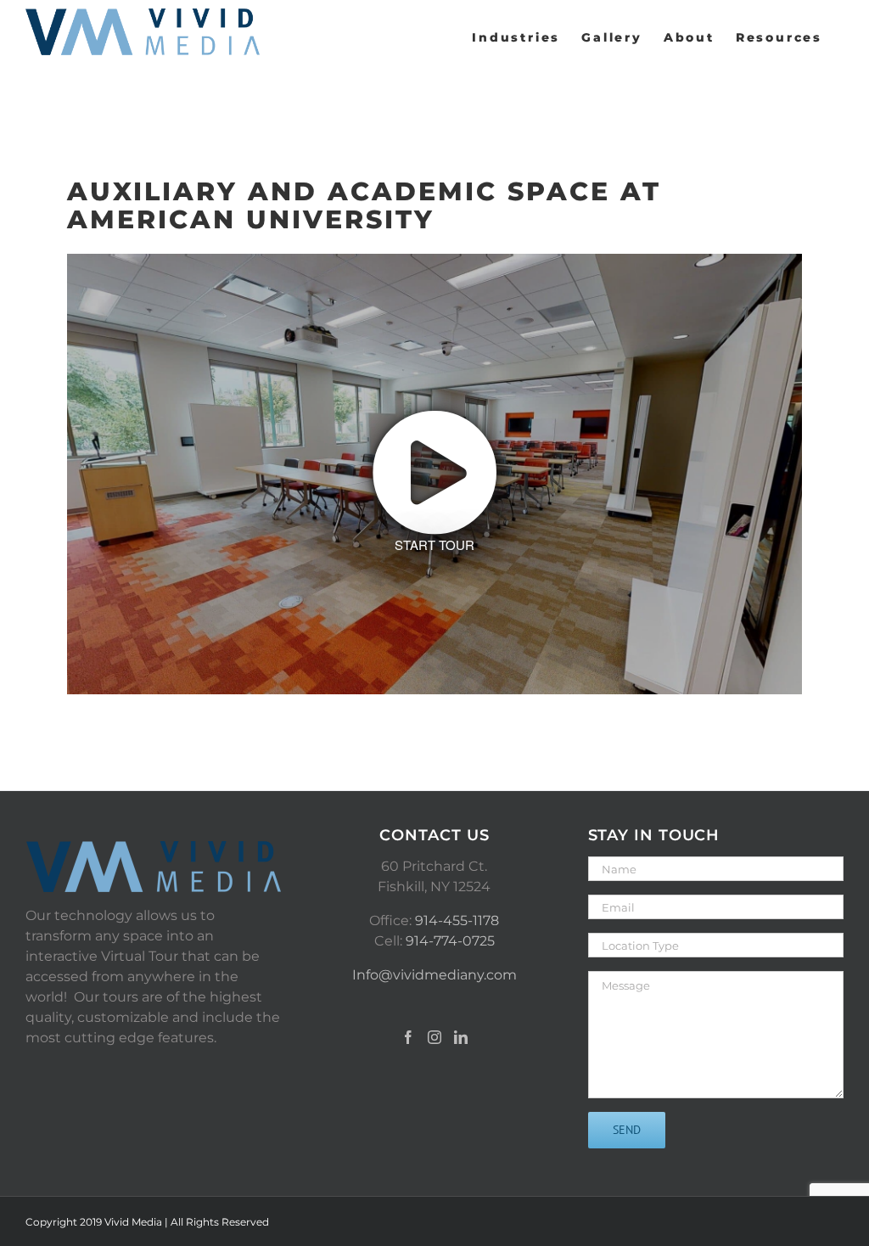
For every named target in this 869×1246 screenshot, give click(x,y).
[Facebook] (408, 1037)
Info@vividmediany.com (434, 975)
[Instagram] (434, 1037)
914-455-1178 (457, 920)
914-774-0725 (450, 941)
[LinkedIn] (461, 1037)
